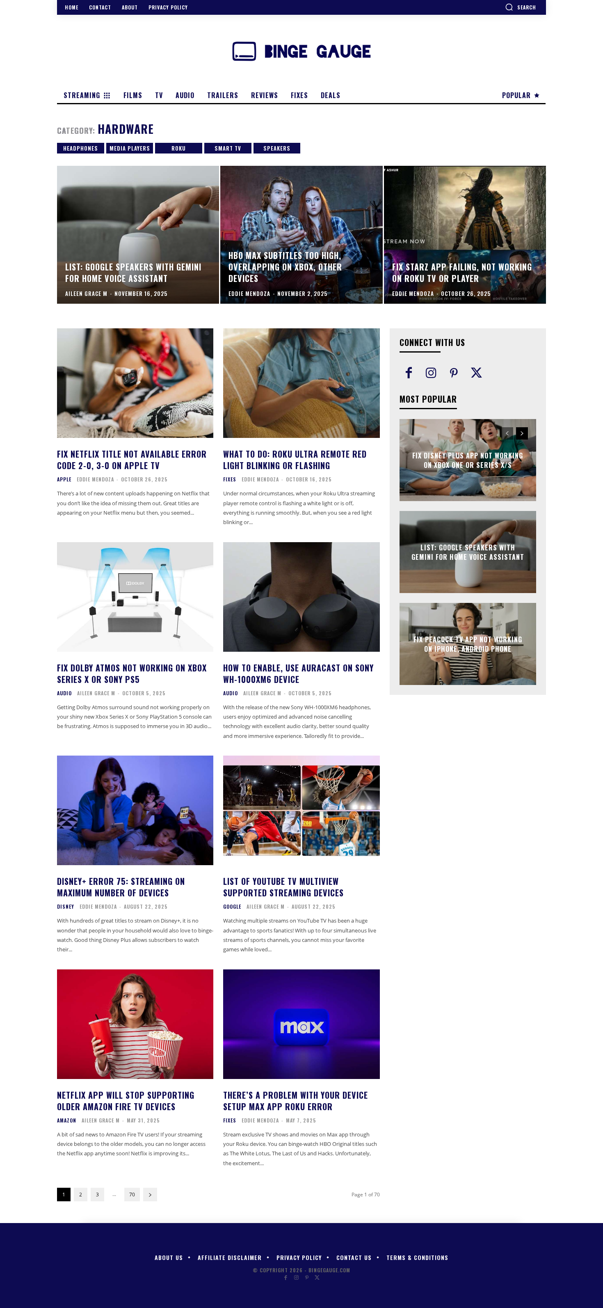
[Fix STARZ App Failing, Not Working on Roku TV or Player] (465, 235)
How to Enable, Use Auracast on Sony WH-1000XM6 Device (298, 673)
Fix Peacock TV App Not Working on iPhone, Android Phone (467, 644)
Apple (64, 479)
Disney (65, 906)
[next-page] (150, 1194)
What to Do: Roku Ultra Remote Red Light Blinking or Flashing (295, 460)
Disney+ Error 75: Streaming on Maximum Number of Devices (121, 887)
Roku (178, 148)
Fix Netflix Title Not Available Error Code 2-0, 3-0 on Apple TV (132, 460)
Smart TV (228, 148)
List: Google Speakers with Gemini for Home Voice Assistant (467, 552)
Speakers (276, 148)
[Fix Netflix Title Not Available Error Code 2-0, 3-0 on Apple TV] (135, 383)
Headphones (80, 148)
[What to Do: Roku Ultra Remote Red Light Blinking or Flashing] (301, 383)
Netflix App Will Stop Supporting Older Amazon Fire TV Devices (125, 1101)
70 (132, 1194)
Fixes (229, 479)
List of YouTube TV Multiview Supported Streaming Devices (283, 887)
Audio (64, 693)
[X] (476, 373)
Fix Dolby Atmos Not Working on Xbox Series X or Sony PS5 (132, 673)
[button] (520, 7)
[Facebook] (409, 373)
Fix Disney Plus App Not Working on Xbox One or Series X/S (467, 460)
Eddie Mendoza (95, 479)
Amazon (66, 1120)
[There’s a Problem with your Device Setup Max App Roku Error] (301, 1024)
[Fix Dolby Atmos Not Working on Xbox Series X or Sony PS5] (135, 597)
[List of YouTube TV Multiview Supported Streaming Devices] (301, 810)
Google (232, 906)
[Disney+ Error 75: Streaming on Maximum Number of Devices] (135, 810)
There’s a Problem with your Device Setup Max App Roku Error (295, 1101)
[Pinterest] (454, 373)
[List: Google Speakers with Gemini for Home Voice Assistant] (138, 235)
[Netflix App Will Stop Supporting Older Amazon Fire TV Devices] (135, 1024)
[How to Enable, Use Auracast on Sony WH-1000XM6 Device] (301, 597)
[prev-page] (507, 433)
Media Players (130, 148)
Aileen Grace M (96, 693)
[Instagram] (431, 373)
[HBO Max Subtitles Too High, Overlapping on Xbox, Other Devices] (301, 235)
